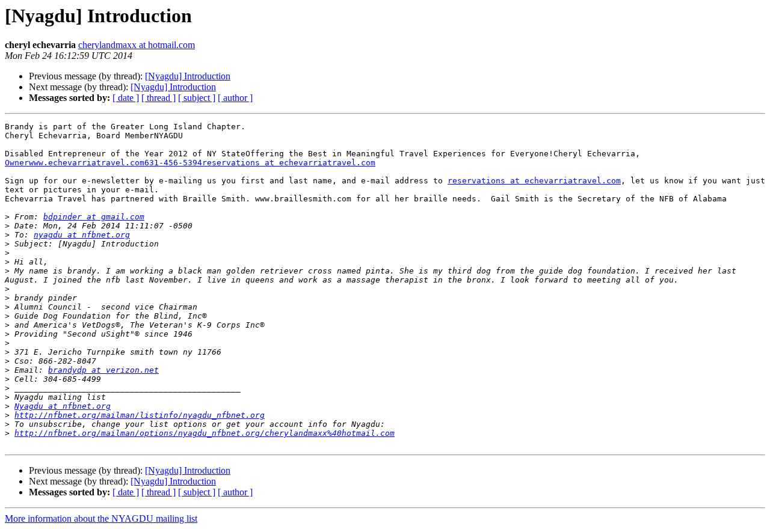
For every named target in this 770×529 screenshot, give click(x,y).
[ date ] (125, 98)
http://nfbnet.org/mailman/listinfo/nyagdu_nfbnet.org (139, 415)
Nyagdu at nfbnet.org (62, 406)
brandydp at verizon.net (103, 370)
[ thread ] (158, 98)
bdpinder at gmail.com (93, 216)
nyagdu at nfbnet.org (82, 234)
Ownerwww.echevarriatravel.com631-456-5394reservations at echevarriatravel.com (190, 162)
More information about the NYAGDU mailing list (101, 518)
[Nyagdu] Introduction (187, 76)
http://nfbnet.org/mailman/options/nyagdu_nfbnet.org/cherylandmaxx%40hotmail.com (204, 433)
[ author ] (235, 98)
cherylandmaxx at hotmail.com (136, 45)
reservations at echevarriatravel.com (534, 180)
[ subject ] (196, 98)
